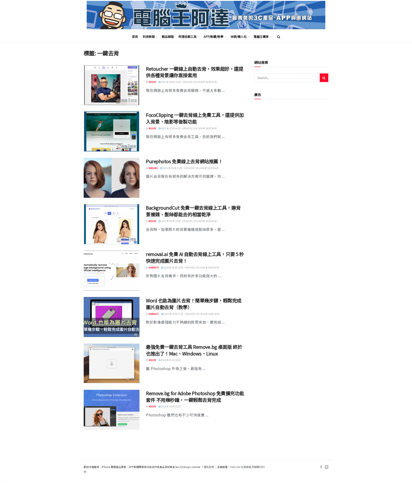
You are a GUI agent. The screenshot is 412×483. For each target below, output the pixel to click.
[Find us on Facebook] (321, 467)
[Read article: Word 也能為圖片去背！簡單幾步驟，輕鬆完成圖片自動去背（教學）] (111, 317)
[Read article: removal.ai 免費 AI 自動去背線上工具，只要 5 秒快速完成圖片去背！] (111, 271)
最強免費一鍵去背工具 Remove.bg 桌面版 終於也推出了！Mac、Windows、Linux (194, 350)
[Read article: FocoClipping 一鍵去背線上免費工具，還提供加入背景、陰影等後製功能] (111, 131)
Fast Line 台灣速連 (240, 467)
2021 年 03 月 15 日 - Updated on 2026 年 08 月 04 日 (189, 221)
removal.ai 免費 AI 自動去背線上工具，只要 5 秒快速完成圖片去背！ (195, 257)
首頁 (135, 36)
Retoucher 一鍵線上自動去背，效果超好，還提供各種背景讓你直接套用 (194, 72)
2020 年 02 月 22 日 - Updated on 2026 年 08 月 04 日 (191, 313)
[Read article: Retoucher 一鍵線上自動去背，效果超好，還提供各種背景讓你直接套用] (111, 85)
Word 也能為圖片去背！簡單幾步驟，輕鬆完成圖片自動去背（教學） (193, 303)
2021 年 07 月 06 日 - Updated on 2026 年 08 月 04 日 (189, 128)
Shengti (154, 267)
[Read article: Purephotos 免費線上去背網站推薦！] (111, 178)
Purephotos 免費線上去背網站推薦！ (184, 161)
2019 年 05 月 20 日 (170, 360)
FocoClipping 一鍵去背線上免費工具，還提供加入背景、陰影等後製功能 (195, 118)
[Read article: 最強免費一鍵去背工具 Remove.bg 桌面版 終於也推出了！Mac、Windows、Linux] (111, 363)
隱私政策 (209, 467)
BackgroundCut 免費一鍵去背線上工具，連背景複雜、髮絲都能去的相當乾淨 (193, 211)
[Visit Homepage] (206, 15)
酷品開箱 (168, 36)
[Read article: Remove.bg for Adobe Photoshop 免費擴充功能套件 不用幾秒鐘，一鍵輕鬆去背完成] (111, 410)
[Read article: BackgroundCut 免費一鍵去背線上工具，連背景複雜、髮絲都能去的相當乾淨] (111, 224)
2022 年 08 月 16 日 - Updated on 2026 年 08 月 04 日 (189, 82)
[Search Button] (278, 36)
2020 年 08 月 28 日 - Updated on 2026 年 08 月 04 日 (191, 267)
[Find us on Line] (326, 467)
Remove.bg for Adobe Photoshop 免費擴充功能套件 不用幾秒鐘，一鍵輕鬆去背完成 (195, 396)
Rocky (152, 82)
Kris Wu (153, 168)
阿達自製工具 (188, 36)
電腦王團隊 (261, 36)
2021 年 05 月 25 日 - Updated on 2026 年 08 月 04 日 (190, 168)
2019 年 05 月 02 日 (170, 406)
